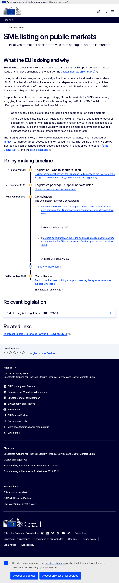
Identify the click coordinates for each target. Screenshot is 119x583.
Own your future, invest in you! (19, 503)
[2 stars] (8, 353)
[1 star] (6, 353)
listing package (39, 149)
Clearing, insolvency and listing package (55, 189)
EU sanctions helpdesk (15, 492)
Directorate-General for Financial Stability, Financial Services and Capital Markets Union (49, 453)
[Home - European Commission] (12, 10)
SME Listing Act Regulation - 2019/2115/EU (33, 313)
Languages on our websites (48, 539)
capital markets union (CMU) (78, 71)
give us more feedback (45, 353)
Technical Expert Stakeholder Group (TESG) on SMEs (35, 333)
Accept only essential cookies (60, 575)
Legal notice (9, 544)
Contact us (80, 533)
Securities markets (15, 27)
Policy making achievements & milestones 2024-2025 (31, 465)
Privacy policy (88, 539)
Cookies (72, 539)
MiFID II (8, 141)
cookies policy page (55, 563)
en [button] (98, 11)
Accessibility (27, 544)
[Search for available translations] (97, 71)
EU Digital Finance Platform (17, 498)
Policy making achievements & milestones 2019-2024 (31, 471)
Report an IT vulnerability (16, 539)
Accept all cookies (24, 575)
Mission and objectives (15, 459)
